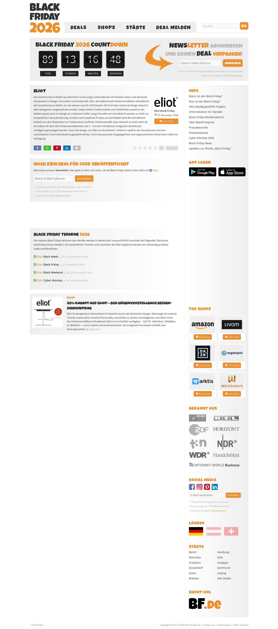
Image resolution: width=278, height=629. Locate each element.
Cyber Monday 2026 (201, 138)
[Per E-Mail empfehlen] (77, 148)
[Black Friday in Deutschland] (197, 534)
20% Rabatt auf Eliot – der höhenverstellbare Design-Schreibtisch (119, 305)
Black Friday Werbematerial (206, 117)
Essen (192, 573)
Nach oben (37, 625)
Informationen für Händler (206, 112)
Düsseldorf (196, 568)
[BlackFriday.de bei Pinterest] (208, 488)
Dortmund (223, 568)
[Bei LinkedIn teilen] (67, 148)
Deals (79, 27)
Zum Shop (168, 121)
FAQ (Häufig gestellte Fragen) (207, 106)
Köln (220, 557)
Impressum (209, 625)
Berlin (192, 552)
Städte (135, 27)
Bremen (194, 578)
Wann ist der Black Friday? (205, 96)
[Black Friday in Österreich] (214, 534)
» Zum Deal (94, 329)
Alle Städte (224, 578)
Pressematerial (198, 133)
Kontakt (244, 625)
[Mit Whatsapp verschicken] (47, 148)
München (195, 557)
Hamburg (223, 552)
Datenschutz (235, 75)
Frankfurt (195, 562)
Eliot (155, 170)
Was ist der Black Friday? (204, 101)
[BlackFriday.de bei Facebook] (192, 488)
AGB (235, 625)
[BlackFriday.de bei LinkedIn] (215, 488)
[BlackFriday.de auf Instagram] (200, 488)
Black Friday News (200, 143)
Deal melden (173, 27)
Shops (106, 27)
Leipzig (221, 573)
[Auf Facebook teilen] (37, 148)
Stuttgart (222, 562)
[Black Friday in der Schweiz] (229, 534)
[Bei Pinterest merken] (57, 148)
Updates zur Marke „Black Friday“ (210, 148)
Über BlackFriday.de (201, 122)
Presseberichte (198, 127)
